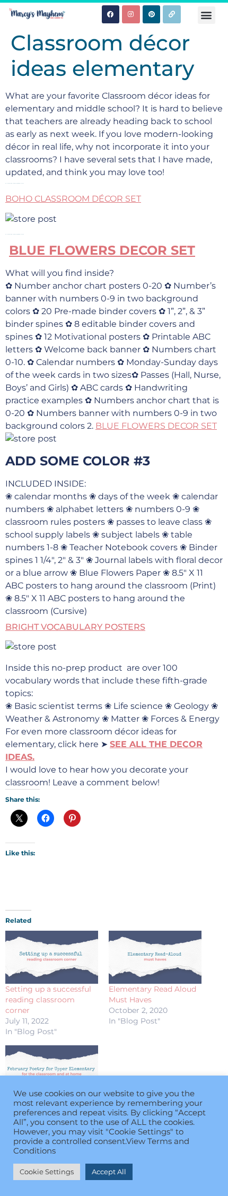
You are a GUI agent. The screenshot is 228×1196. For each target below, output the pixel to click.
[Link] (172, 14)
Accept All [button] (109, 1171)
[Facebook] (111, 14)
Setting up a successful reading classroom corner (48, 999)
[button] (206, 15)
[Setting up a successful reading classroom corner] (51, 957)
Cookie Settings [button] (47, 1171)
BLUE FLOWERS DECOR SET (102, 250)
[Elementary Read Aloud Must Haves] (155, 957)
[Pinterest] (152, 14)
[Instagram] (131, 14)
